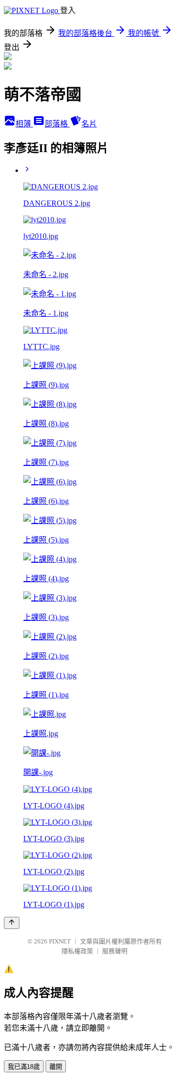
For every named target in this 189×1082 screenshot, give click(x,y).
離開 (55, 1066)
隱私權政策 (77, 951)
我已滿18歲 (24, 1066)
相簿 (24, 124)
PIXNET (60, 941)
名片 (89, 124)
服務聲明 (114, 951)
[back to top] (11, 923)
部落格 (57, 124)
